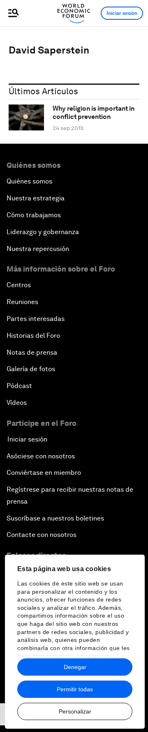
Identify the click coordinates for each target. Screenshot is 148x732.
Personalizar (75, 711)
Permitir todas (75, 689)
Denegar (75, 667)
